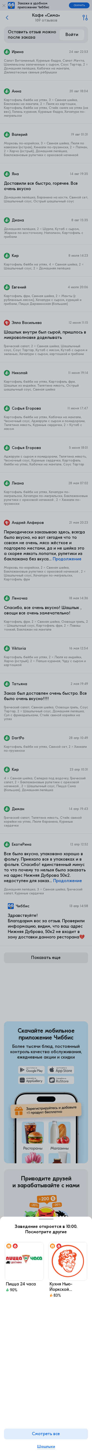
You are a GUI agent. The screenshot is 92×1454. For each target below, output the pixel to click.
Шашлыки (46, 1446)
